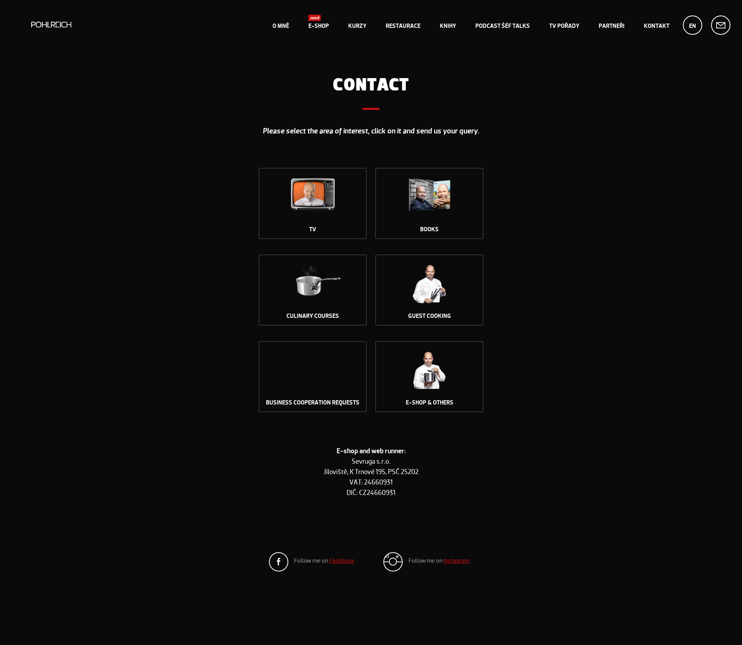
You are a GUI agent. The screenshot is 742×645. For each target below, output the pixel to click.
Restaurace (403, 25)
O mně (280, 25)
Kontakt (656, 25)
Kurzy (357, 25)
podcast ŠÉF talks (502, 25)
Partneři (612, 25)
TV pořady (564, 25)
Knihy (448, 25)
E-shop (318, 25)
